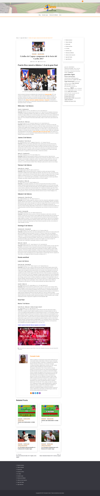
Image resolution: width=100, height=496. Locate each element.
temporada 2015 (69, 96)
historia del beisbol (69, 76)
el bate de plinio (67, 71)
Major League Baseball (67, 86)
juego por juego (30, 348)
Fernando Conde (42, 61)
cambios (75, 68)
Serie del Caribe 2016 (75, 93)
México (34, 348)
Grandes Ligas (45, 15)
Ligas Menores (69, 59)
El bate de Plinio (26, 418)
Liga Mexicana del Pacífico (68, 83)
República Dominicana (45, 348)
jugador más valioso (77, 79)
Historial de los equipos (67, 78)
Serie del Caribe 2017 (54, 348)
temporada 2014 (72, 94)
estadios (66, 72)
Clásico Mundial (69, 42)
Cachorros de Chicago (68, 68)
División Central (66, 69)
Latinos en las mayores (22, 445)
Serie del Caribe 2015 (67, 93)
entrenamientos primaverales (75, 71)
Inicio (60, 15)
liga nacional (75, 83)
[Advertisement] (50, 25)
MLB (72, 88)
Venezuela (47, 99)
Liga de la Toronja (77, 81)
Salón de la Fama (72, 91)
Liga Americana (69, 81)
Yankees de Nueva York (70, 101)
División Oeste (76, 69)
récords (65, 91)
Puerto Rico (38, 348)
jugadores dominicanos (68, 79)
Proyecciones (71, 89)
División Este (72, 69)
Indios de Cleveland (74, 78)
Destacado (34, 53)
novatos (75, 88)
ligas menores (73, 84)
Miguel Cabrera (67, 88)
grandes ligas (69, 74)
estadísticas (70, 72)
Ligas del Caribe (41, 53)
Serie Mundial (66, 94)
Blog (40, 15)
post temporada (79, 88)
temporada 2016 (69, 98)
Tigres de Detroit (68, 99)
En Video (67, 48)
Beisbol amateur (69, 40)
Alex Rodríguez (71, 66)
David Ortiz (78, 68)
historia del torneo (22, 348)
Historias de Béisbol (53, 15)
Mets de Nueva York (74, 86)
